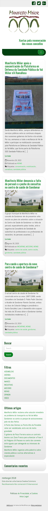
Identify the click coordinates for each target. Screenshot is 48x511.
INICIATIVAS (21, 246)
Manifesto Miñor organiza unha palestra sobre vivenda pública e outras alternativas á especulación (22, 452)
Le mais (8, 156)
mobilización (31, 166)
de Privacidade (23, 493)
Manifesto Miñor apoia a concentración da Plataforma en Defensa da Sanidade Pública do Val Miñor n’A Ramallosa (24, 68)
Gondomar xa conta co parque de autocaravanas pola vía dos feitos (23, 420)
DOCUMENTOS (9, 378)
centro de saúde (21, 250)
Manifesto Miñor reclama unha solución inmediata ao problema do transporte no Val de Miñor (23, 414)
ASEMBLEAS (9, 371)
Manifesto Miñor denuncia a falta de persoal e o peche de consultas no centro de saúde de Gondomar (23, 183)
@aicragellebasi (36, 505)
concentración (20, 166)
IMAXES (7, 381)
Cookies (34, 493)
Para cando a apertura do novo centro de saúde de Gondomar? (21, 265)
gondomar (9, 253)
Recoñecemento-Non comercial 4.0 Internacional (20, 484)
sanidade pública (19, 169)
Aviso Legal (24, 496)
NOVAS (19, 163)
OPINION (7, 394)
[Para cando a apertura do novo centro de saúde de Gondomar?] (24, 281)
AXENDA (7, 374)
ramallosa (8, 169)
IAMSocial (10, 505)
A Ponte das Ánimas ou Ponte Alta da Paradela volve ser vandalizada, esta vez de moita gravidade (22, 428)
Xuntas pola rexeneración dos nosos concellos (32, 42)
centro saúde (33, 250)
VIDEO (6, 398)
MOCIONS (29, 246)
